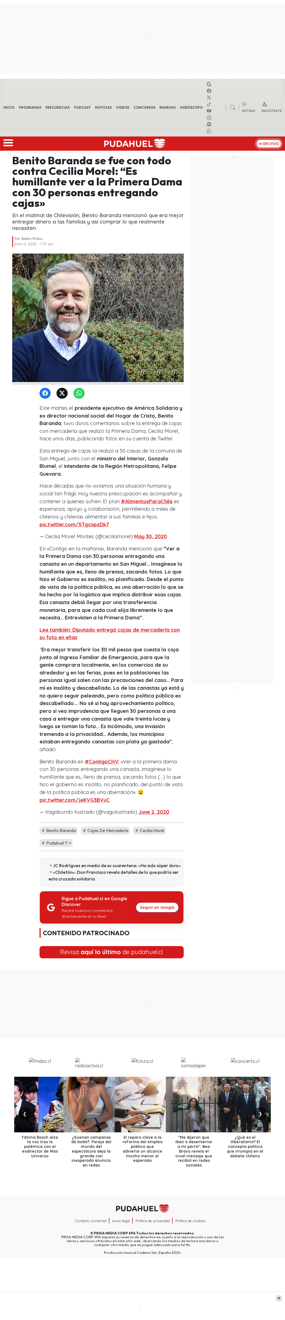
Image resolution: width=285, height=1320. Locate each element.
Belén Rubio (32, 238)
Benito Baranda (60, 830)
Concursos (144, 107)
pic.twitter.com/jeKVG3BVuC (75, 800)
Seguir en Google (157, 907)
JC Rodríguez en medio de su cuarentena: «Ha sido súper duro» (117, 865)
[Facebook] (210, 91)
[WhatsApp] (80, 393)
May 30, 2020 (150, 536)
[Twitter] (63, 393)
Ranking (167, 107)
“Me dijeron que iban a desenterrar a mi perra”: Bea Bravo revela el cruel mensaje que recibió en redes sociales (193, 1151)
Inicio (8, 107)
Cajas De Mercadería (107, 830)
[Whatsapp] (210, 131)
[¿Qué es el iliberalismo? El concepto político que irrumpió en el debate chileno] (245, 1104)
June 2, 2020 (154, 812)
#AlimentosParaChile (147, 501)
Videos (122, 107)
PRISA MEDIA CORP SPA (115, 1233)
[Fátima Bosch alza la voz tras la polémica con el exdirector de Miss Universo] (40, 1104)
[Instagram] (210, 117)
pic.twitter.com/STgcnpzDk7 (74, 524)
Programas (30, 107)
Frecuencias (57, 107)
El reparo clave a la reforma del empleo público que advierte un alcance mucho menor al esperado (142, 1149)
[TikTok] (210, 104)
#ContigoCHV (102, 761)
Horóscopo (191, 107)
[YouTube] (210, 111)
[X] (210, 97)
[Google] (210, 84)
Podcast (82, 107)
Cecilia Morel (151, 830)
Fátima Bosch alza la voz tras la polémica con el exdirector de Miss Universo (40, 1146)
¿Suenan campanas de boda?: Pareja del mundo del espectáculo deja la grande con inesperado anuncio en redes (91, 1151)
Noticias (103, 107)
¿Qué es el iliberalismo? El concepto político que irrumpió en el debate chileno (245, 1146)
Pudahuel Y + (58, 843)
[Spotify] (210, 124)
